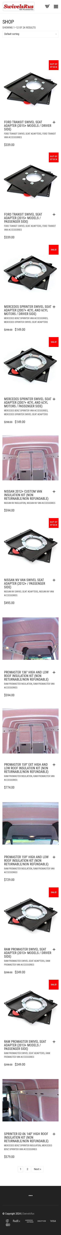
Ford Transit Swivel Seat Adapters (22, 133)
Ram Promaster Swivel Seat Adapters (24, 961)
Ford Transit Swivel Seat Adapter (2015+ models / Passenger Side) (23, 218)
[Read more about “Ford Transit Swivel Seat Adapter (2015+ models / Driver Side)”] (55, 122)
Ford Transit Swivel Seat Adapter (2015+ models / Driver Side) (27, 125)
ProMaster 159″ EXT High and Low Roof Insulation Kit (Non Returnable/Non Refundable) (26, 768)
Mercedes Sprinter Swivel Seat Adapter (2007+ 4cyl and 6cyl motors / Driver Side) (27, 310)
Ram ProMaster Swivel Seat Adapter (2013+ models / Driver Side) (27, 952)
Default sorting (11, 34)
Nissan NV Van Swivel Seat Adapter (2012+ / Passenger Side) (24, 583)
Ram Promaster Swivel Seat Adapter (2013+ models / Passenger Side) (25, 1045)
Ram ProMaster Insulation (18, 684)
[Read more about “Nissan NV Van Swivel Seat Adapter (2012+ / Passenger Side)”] (55, 580)
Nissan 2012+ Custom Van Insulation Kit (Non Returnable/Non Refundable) (26, 495)
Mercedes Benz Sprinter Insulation (22, 1145)
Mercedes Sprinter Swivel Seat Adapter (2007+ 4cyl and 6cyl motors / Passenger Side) (27, 402)
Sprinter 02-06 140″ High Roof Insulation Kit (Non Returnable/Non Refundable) (26, 1137)
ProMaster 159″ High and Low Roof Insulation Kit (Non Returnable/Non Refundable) (26, 860)
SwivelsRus (28, 1213)
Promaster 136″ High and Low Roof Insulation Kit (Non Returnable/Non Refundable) (26, 675)
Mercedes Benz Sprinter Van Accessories (26, 318)
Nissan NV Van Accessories (41, 503)
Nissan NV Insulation (15, 503)
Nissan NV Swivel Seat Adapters (21, 591)
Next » (37, 1169)
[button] (55, 306)
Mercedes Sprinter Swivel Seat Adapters (26, 322)
